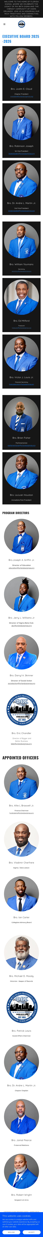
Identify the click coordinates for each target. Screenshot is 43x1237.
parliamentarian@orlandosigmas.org (21, 445)
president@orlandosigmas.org (21, 96)
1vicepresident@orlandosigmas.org (21, 153)
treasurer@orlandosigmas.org (21, 328)
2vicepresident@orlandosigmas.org (21, 211)
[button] (5, 24)
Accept (32, 1232)
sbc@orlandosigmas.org (22, 625)
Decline (11, 1232)
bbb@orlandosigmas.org (21, 744)
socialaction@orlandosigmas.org (21, 683)
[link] (21, 24)
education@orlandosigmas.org (21, 568)
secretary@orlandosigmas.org (21, 271)
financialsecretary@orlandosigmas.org (21, 384)
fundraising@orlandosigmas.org (22, 813)
